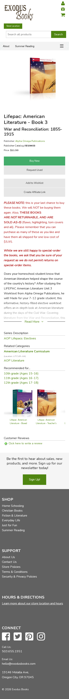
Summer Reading (24, 46)
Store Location (13, 26)
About (6, 46)
